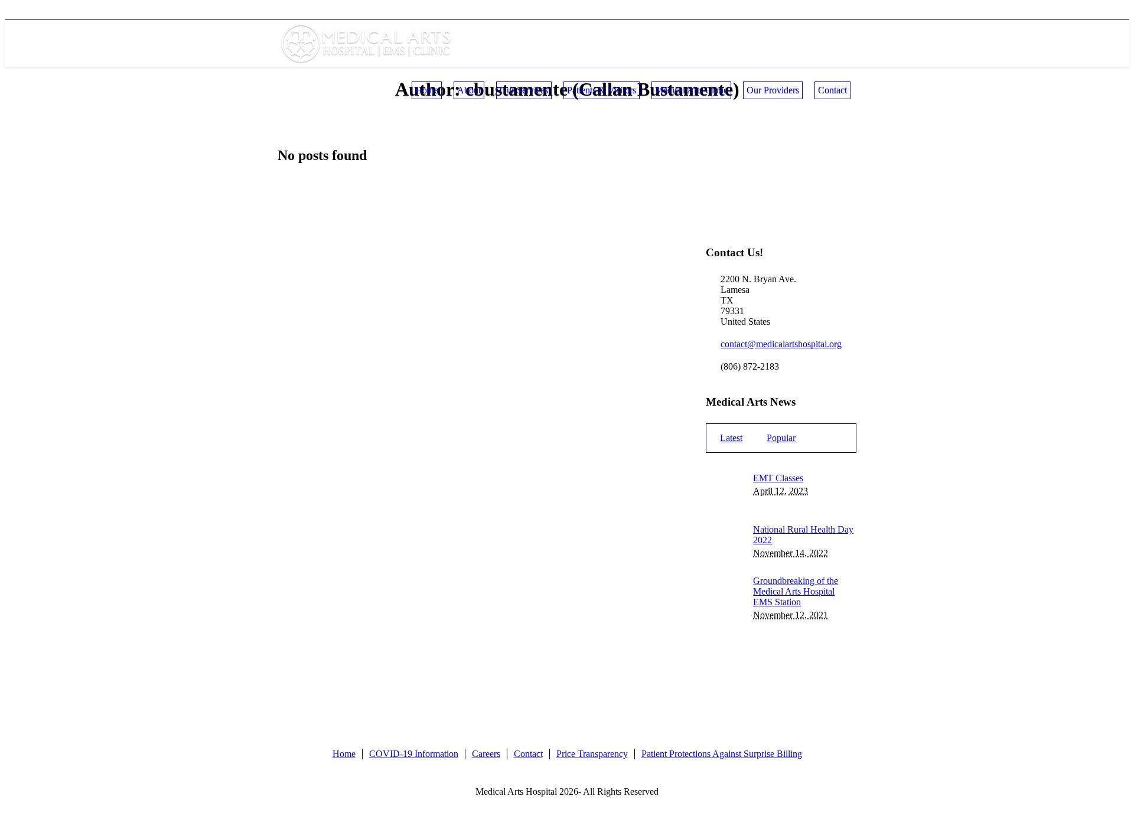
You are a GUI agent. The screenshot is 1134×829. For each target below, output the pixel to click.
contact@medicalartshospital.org (781, 344)
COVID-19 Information (413, 754)
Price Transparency (592, 754)
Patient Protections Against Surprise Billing (721, 754)
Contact (528, 754)
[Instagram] (847, 12)
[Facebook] (827, 12)
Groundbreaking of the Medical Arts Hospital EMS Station (795, 591)
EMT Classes (778, 478)
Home (344, 754)
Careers (486, 754)
